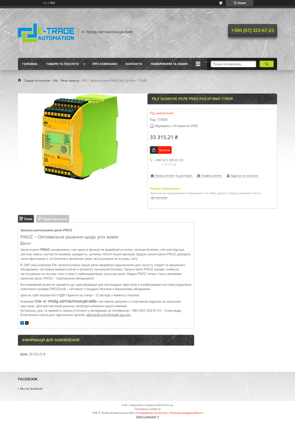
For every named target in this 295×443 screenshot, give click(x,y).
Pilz (55, 80)
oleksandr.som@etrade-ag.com (108, 315)
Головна (29, 64)
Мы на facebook (31, 388)
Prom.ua (168, 405)
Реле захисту (70, 80)
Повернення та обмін (169, 64)
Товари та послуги (62, 64)
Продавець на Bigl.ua (148, 409)
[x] (27, 323)
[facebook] (22, 323)
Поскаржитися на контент (152, 412)
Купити (164, 150)
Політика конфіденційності (186, 412)
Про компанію (104, 64)
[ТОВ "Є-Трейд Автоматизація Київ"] (46, 32)
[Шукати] (267, 64)
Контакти (134, 64)
